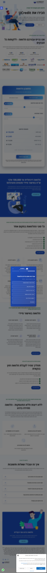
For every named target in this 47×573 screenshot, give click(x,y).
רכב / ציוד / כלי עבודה (30, 290)
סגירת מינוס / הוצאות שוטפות (28, 282)
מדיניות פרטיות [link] (32, 570)
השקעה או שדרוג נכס (30, 298)
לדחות (31, 568)
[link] (1, 8)
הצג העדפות (22, 568)
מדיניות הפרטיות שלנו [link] (24, 563)
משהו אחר (32, 302)
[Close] (13, 269)
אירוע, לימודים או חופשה (29, 294)
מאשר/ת (40, 568)
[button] (18, 555)
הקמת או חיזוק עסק (30, 286)
